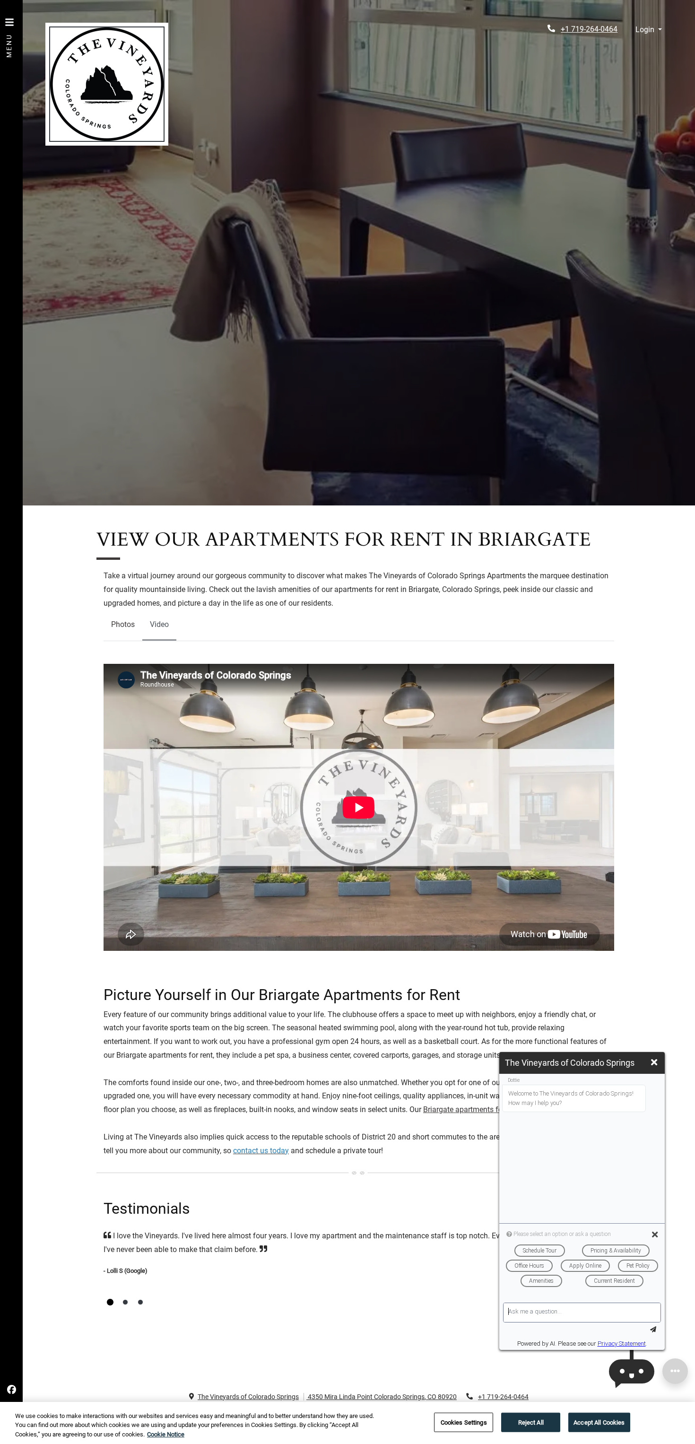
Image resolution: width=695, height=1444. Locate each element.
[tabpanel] (359, 810)
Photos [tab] (123, 624)
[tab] (110, 1302)
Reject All (531, 1422)
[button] (648, 30)
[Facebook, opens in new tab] (11, 1390)
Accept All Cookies (599, 1422)
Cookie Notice (165, 1434)
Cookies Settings (464, 1422)
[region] (347, 1423)
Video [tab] (159, 624)
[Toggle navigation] (9, 33)
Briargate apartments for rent (471, 1109)
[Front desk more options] (675, 1371)
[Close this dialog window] (654, 1062)
